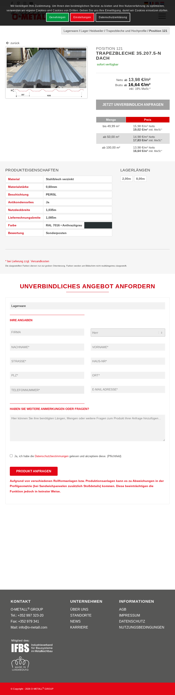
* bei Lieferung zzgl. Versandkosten (27, 261)
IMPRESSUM (129, 615)
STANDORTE (81, 615)
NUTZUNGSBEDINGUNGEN (141, 627)
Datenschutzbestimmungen (52, 456)
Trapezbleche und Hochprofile (126, 30)
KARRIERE (79, 627)
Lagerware (71, 30)
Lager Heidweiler (92, 30)
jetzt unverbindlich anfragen (132, 104)
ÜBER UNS (79, 609)
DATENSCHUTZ (132, 621)
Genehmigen (57, 17)
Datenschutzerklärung (113, 17)
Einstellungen (82, 17)
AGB (122, 609)
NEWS (75, 621)
